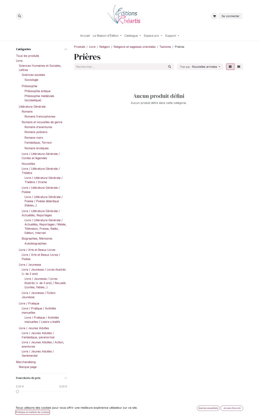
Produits (79, 47)
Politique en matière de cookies (32, 412)
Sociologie (31, 79)
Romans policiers (35, 132)
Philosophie (29, 86)
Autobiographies (35, 243)
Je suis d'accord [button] (232, 408)
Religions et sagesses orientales (135, 47)
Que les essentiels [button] (208, 408)
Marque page (28, 367)
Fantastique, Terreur (38, 142)
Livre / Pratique (29, 303)
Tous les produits (27, 56)
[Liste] (238, 66)
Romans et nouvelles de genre (42, 122)
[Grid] (230, 66)
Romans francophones (39, 116)
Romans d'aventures (38, 127)
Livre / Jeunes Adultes (34, 328)
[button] (19, 16)
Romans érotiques (36, 148)
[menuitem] (85, 35)
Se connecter (230, 16)
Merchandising (26, 362)
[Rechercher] (169, 66)
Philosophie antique (37, 91)
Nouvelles (28, 163)
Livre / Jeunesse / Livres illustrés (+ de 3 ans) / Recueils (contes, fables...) (45, 283)
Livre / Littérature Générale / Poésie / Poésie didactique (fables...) (43, 201)
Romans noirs (33, 137)
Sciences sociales (33, 75)
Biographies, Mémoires (37, 238)
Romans (27, 111)
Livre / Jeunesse (30, 264)
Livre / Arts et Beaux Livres (37, 250)
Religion (104, 47)
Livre (19, 60)
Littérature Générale (32, 106)
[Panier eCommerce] (214, 16)
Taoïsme (165, 47)
